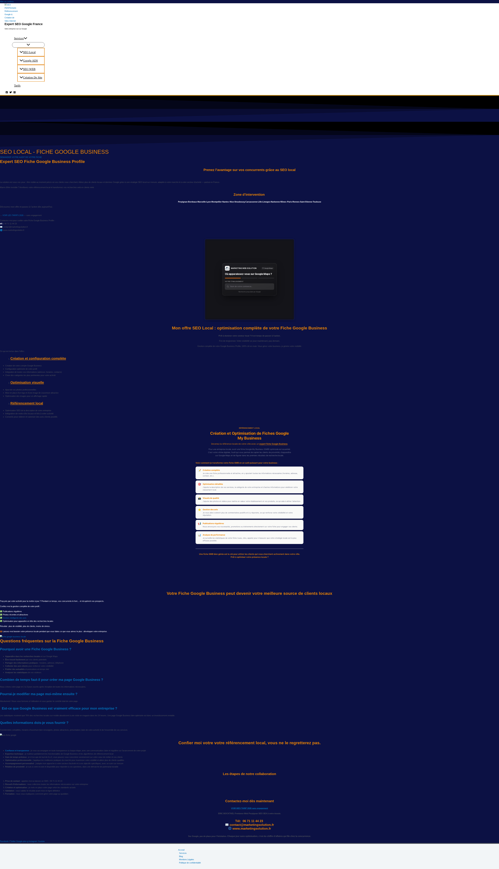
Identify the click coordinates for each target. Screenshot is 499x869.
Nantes (225, 202)
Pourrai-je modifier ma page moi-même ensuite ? (38, 694)
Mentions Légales (186, 859)
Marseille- (202, 202)
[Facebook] (7, 93)
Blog (181, 856)
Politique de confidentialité (190, 863)
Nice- (232, 202)
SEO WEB (29, 69)
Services (19, 38)
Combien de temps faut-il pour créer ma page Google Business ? (51, 680)
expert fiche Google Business (273, 444)
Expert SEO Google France (24, 24)
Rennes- (296, 202)
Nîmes (283, 202)
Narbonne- (275, 202)
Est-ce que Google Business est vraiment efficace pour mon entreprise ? (58, 708)
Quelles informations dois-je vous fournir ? (34, 723)
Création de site (32, 77)
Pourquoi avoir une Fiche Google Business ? (35, 649)
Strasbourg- (239, 202)
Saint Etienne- (306, 202)
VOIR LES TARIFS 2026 (12, 215)
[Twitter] (10, 93)
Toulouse (317, 202)
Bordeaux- (193, 202)
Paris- (290, 202)
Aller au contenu (7, 1)
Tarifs (17, 85)
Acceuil (181, 850)
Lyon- (208, 202)
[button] (25, 38)
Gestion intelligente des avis (14, 618)
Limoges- (266, 202)
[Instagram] (14, 93)
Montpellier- (216, 202)
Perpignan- (183, 202)
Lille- (260, 202)
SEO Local (29, 52)
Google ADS (30, 60)
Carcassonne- (251, 202)
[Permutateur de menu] (28, 45)
